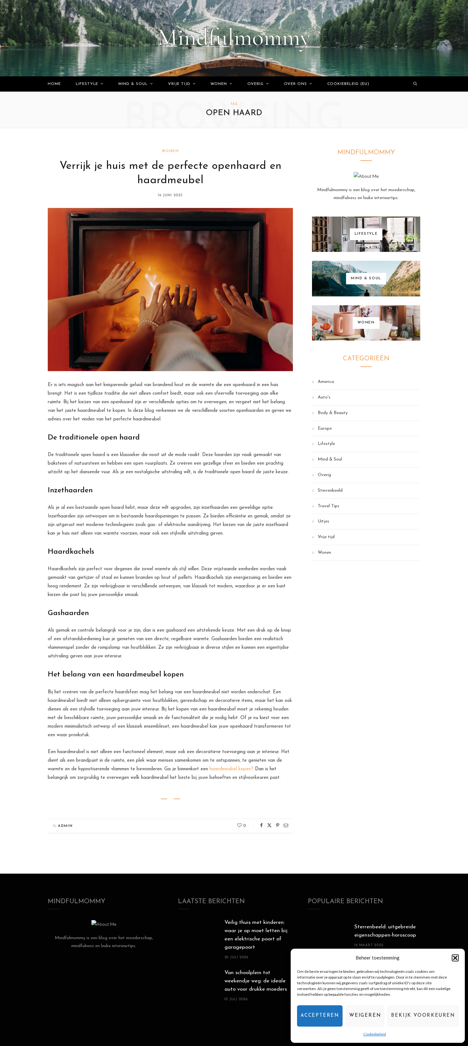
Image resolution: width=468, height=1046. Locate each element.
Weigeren (365, 1015)
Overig (255, 84)
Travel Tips (328, 506)
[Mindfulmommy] (234, 38)
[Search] (415, 84)
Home (54, 84)
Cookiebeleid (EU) (348, 84)
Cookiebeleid (374, 1034)
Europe (325, 428)
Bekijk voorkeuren (423, 1015)
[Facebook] (261, 825)
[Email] (286, 825)
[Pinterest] (277, 825)
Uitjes (323, 521)
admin (65, 826)
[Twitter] (269, 825)
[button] (455, 958)
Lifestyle (87, 84)
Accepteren (320, 1015)
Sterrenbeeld (330, 490)
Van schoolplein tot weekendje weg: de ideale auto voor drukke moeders (255, 981)
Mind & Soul (133, 84)
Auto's (324, 397)
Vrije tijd (179, 84)
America (326, 381)
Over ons (295, 84)
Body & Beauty (333, 413)
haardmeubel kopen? (231, 769)
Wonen (218, 84)
